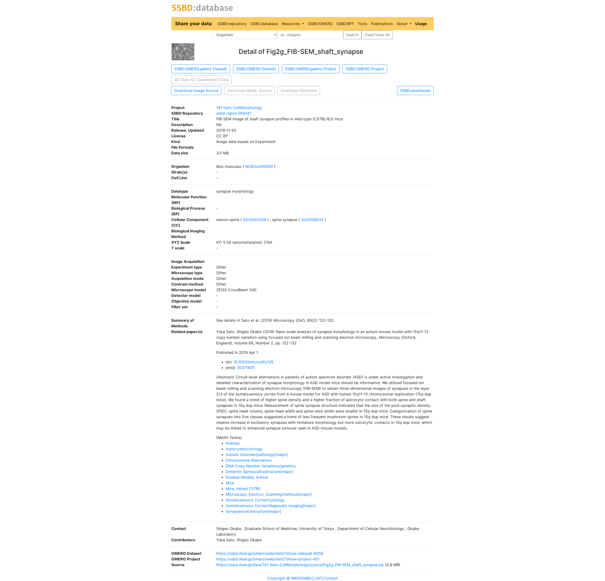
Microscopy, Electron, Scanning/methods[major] (269, 494)
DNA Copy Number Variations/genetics (261, 466)
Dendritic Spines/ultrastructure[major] (260, 471)
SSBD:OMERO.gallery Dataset (200, 68)
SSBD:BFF (345, 23)
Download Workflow (299, 90)
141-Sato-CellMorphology (239, 107)
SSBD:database (264, 23)
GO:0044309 (254, 219)
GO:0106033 (312, 219)
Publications (382, 23)
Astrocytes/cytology (244, 449)
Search (352, 34)
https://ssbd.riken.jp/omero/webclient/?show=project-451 (268, 559)
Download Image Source (196, 90)
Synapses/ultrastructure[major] (253, 511)
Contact (330, 578)
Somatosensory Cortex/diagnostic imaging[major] (271, 505)
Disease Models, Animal (247, 477)
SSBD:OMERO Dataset (256, 68)
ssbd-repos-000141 (233, 113)
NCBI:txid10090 (259, 166)
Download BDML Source (249, 90)
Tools (362, 23)
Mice (230, 483)
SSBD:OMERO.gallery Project (310, 68)
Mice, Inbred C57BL (243, 488)
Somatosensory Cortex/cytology (255, 500)
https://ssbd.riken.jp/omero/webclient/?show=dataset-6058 (269, 553)
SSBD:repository (232, 23)
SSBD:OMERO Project (365, 68)
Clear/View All (377, 34)
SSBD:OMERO (320, 23)
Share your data (193, 23)
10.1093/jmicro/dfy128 (253, 362)
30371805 (246, 367)
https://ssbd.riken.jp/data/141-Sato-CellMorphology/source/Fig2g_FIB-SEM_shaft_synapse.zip (300, 564)
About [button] (403, 23)
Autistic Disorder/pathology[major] (257, 454)
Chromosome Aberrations (249, 460)
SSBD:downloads (415, 90)
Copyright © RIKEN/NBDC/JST (294, 578)
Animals (233, 443)
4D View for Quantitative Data (201, 79)
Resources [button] (291, 23)
